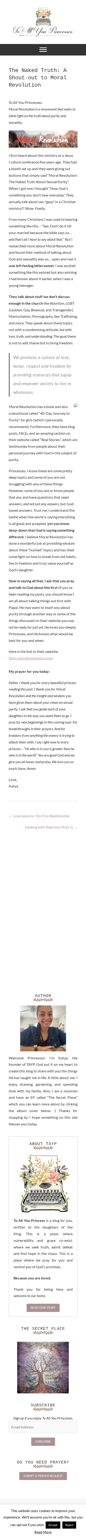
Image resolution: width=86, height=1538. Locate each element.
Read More (43, 1532)
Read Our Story (43, 1307)
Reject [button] (69, 1525)
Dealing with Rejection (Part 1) (51, 827)
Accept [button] (53, 1525)
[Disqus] (43, 901)
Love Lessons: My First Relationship (39, 816)
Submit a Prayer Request (43, 1476)
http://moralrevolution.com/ (31, 658)
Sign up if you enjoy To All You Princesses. (43, 1418)
